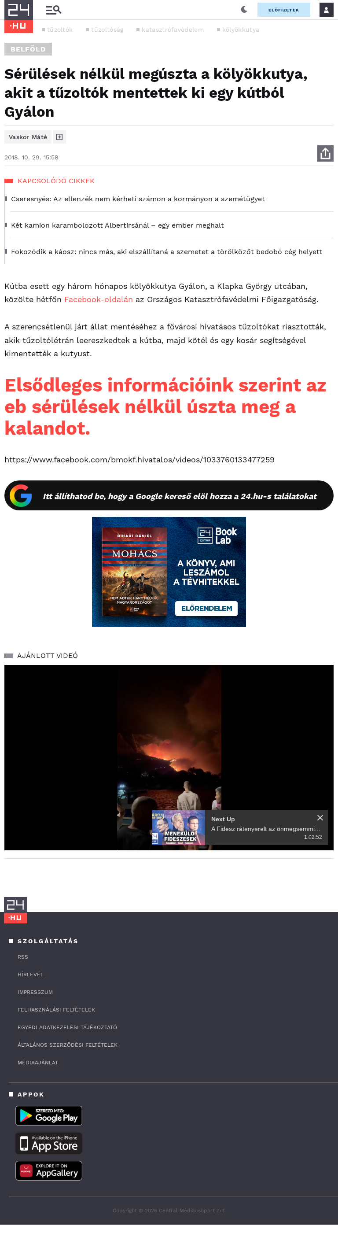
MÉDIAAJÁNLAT (38, 1062)
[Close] (320, 817)
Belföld (28, 49)
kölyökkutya (240, 29)
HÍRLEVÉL (31, 974)
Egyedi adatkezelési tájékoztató (67, 1027)
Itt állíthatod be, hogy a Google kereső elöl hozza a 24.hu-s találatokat (179, 496)
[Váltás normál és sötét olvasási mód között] (244, 9)
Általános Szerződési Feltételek (68, 1045)
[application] (169, 757)
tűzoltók (60, 29)
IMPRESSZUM (35, 992)
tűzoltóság (107, 29)
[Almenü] (54, 10)
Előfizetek (283, 9)
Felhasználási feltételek (56, 1010)
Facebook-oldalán (98, 299)
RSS (23, 957)
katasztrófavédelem (172, 29)
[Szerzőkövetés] (59, 137)
